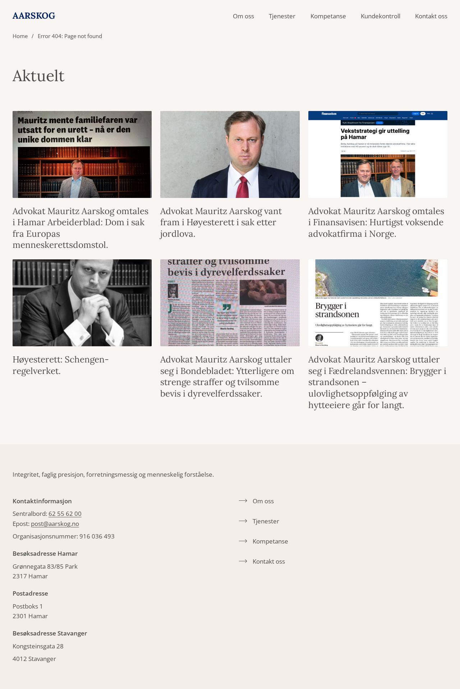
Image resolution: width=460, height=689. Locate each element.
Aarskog (34, 15)
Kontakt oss (431, 16)
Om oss (243, 16)
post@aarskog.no (55, 523)
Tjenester (282, 16)
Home (20, 36)
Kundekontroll (380, 16)
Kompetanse (328, 16)
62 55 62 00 (65, 513)
